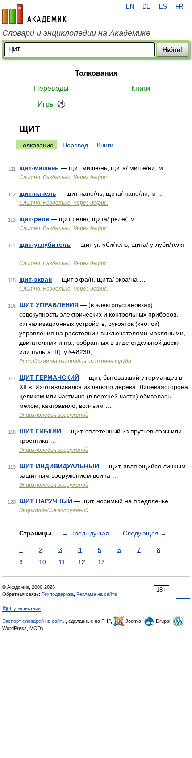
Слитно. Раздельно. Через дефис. (63, 177)
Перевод (75, 145)
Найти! (172, 49)
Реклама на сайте (96, 594)
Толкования (96, 73)
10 (42, 561)
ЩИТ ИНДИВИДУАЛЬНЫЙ (59, 466)
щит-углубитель (45, 244)
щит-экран (35, 279)
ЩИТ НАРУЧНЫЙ (45, 501)
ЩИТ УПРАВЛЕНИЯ (49, 304)
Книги (140, 88)
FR (179, 7)
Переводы (51, 88)
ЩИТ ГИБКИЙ (40, 431)
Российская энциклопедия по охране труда (75, 361)
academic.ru (34, 14)
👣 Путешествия (21, 608)
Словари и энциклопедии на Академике (76, 33)
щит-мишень (39, 167)
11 (61, 561)
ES (163, 7)
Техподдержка (58, 594)
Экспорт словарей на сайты (34, 621)
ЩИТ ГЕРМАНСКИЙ (49, 377)
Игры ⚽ (52, 104)
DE (146, 7)
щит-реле (34, 219)
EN (130, 7)
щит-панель (37, 193)
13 (101, 561)
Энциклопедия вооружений (53, 415)
